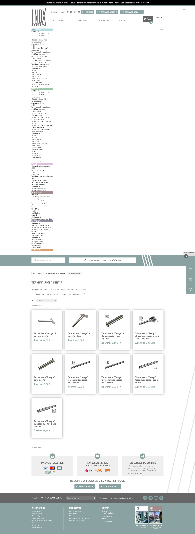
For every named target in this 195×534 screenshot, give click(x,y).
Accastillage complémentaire (40, 197)
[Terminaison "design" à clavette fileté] (81, 321)
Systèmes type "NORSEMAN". (41, 60)
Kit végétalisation (37, 241)
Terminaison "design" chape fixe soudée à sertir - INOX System (147, 336)
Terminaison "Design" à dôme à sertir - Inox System (112, 336)
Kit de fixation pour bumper (40, 84)
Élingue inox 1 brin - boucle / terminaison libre (40, 130)
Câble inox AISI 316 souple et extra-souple (40, 37)
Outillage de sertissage (38, 180)
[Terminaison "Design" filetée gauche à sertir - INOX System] (114, 365)
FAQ (32, 523)
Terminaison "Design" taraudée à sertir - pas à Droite (146, 380)
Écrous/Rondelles (37, 150)
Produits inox (35, 213)
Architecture (35, 160)
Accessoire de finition (38, 188)
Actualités (123, 20)
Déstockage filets (37, 235)
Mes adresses (74, 516)
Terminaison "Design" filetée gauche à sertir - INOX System (112, 380)
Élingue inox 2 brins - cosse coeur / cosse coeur (40, 118)
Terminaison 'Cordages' (39, 66)
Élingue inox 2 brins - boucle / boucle (41, 122)
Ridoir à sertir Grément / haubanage (39, 49)
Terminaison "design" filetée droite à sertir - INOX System (78, 380)
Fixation (34, 72)
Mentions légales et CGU (39, 516)
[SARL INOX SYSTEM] (38, 17)
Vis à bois (34, 154)
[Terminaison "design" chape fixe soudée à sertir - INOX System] (148, 321)
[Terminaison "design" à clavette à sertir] (47, 321)
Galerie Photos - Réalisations (37, 244)
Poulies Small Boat (37, 201)
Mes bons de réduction (76, 520)
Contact (89, 12)
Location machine (37, 239)
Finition (33, 70)
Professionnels (81, 20)
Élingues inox (36, 115)
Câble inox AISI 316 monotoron (41, 34)
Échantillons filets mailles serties (40, 230)
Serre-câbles (35, 80)
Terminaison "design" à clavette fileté (79, 334)
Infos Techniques (102, 20)
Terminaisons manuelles (39, 182)
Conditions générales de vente (41, 520)
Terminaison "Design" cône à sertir (44, 378)
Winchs (33, 207)
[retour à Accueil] (34, 273)
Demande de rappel (133, 12)
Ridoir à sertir (35, 174)
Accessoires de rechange (39, 56)
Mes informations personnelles (79, 518)
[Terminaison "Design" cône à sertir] (47, 365)
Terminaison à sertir (38, 184)
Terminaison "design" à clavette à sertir (45, 334)
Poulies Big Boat (36, 199)
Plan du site (35, 525)
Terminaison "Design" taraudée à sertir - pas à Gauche (45, 424)
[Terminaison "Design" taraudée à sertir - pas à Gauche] (47, 409)
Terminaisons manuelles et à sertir (55, 273)
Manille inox (35, 76)
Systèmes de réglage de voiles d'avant (41, 204)
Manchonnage (36, 74)
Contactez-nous (36, 514)
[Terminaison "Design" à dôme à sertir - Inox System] (114, 321)
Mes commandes (75, 511)
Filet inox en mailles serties (40, 225)
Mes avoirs (73, 514)
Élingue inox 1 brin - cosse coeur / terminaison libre (42, 126)
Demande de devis (109, 12)
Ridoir (33, 46)
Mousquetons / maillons (39, 78)
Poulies (33, 211)
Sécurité (34, 215)
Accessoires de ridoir (38, 44)
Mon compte (75, 508)
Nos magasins (36, 511)
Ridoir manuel (36, 58)
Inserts (33, 152)
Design (40, 273)
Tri (32, 300)
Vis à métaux (35, 156)
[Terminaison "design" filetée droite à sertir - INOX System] (81, 365)
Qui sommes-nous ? (60, 20)
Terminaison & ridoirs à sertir (41, 52)
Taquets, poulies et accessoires (41, 219)
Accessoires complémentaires (41, 227)
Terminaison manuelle (38, 62)
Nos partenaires (36, 527)
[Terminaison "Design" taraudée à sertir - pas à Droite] (148, 365)
